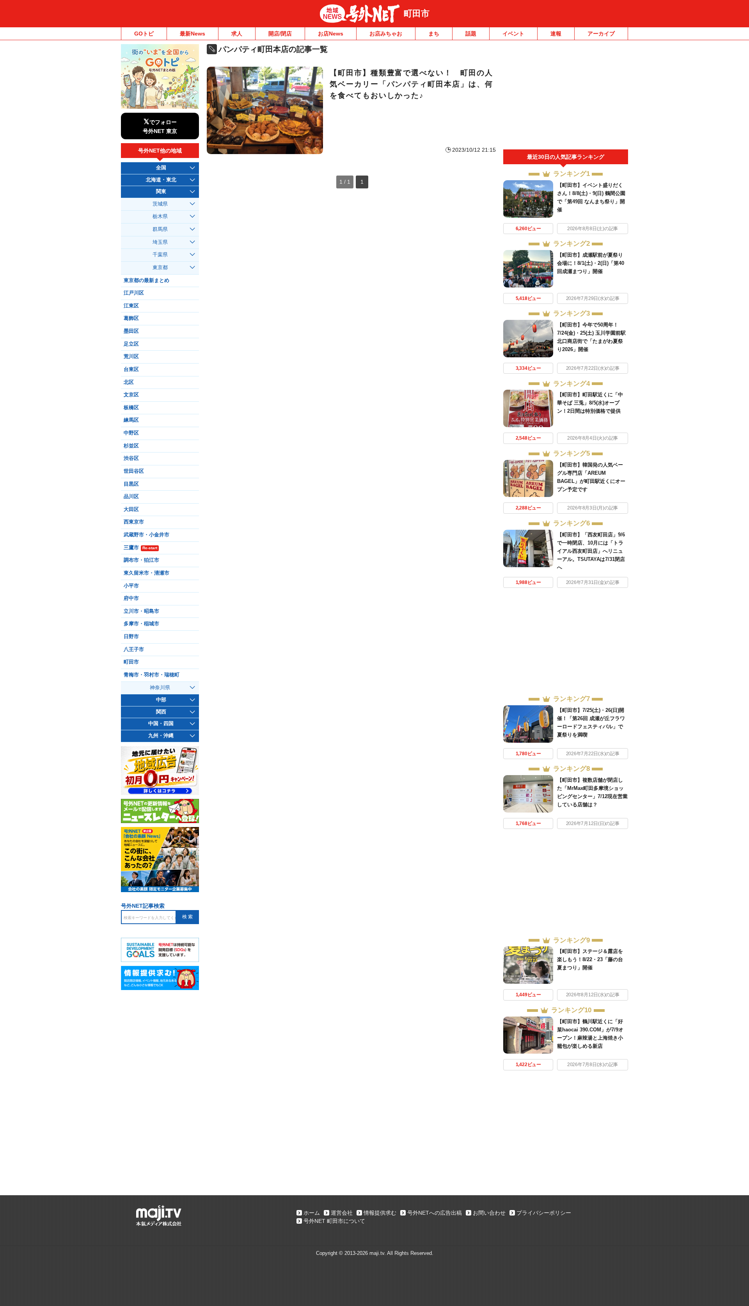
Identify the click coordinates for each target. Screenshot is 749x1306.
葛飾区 (131, 318)
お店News (330, 33)
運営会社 (342, 1213)
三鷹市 (140, 547)
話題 (470, 33)
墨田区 (131, 331)
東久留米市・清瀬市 (146, 573)
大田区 (131, 509)
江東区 (131, 306)
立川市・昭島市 (141, 611)
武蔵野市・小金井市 (146, 535)
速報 (555, 33)
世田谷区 (134, 471)
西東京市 (134, 522)
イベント (513, 33)
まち (433, 33)
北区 (129, 382)
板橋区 (131, 407)
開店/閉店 (280, 33)
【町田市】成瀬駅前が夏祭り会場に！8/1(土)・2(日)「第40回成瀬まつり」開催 (590, 263)
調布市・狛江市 (141, 560)
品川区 (131, 496)
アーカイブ (601, 33)
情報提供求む (380, 1213)
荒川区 (131, 356)
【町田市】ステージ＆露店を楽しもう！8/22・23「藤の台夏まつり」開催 (590, 959)
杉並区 (131, 446)
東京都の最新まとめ (146, 280)
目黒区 (131, 484)
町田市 (417, 13)
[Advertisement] (565, 97)
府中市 (131, 598)
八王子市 (134, 649)
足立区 (131, 344)
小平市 (131, 586)
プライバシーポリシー (543, 1213)
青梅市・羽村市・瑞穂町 (151, 675)
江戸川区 (134, 293)
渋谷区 (131, 458)
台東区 (131, 369)
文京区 (131, 394)
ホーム (312, 1213)
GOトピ (144, 33)
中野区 (131, 433)
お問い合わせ (489, 1213)
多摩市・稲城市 (141, 623)
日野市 (131, 636)
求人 (236, 33)
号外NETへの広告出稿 (434, 1213)
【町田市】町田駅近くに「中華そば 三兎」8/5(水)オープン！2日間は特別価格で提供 (590, 403)
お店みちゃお (385, 33)
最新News (192, 33)
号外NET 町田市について (334, 1221)
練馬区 (131, 420)
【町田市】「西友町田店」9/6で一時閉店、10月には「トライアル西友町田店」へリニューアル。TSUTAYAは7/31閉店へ (591, 551)
